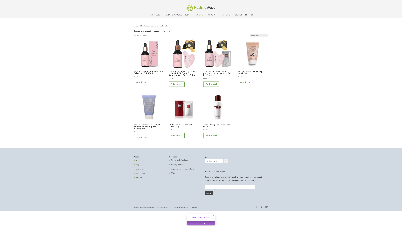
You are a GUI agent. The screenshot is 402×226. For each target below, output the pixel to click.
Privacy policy (177, 165)
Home (136, 26)
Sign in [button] (200, 223)
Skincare (199, 15)
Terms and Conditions (180, 160)
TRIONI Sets (154, 15)
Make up (212, 15)
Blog (137, 165)
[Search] (226, 161)
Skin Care (144, 26)
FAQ (173, 173)
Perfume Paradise (173, 15)
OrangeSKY (193, 207)
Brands (238, 15)
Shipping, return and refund (182, 169)
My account (140, 173)
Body (187, 15)
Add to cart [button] (142, 82)
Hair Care (225, 15)
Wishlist (138, 178)
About (138, 160)
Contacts (139, 169)
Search (207, 157)
